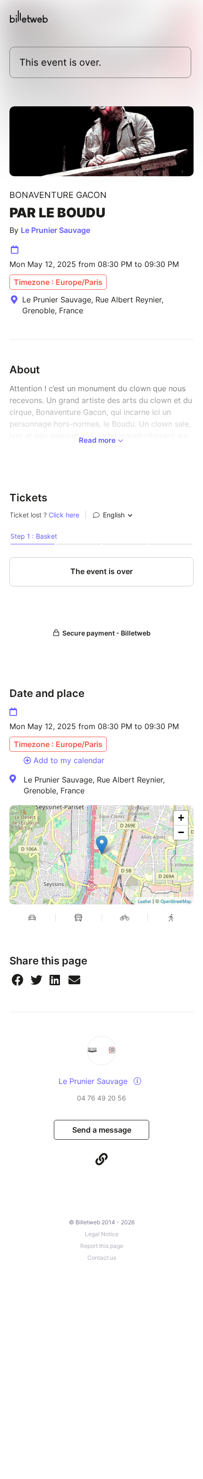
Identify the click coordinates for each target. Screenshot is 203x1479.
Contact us (101, 1257)
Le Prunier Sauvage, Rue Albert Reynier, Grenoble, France (94, 785)
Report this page (101, 1245)
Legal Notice (101, 1234)
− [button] (181, 832)
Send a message (101, 1130)
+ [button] (181, 818)
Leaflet (144, 901)
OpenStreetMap (176, 901)
